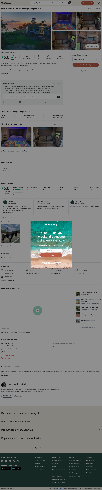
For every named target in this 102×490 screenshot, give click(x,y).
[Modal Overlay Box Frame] (51, 245)
